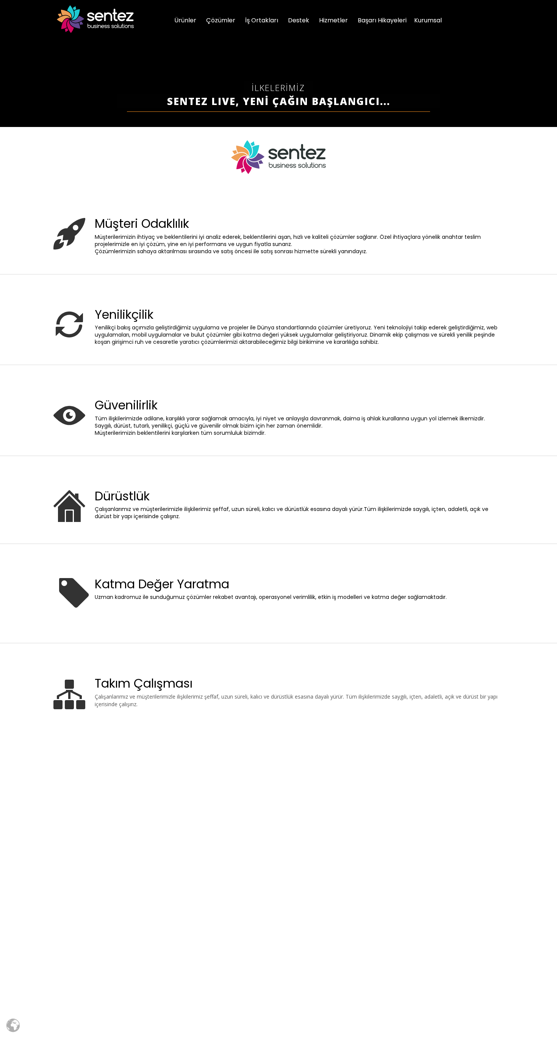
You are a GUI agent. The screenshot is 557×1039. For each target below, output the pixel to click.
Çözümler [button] (220, 20)
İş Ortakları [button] (261, 20)
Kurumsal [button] (428, 20)
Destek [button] (298, 20)
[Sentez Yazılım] (95, 19)
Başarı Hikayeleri (382, 20)
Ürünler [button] (185, 20)
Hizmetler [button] (333, 20)
